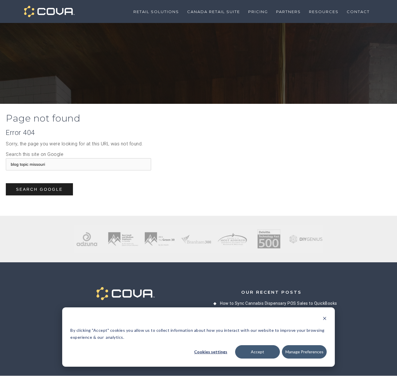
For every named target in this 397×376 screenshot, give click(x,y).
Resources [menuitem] (324, 11)
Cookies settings (210, 351)
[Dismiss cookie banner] (325, 319)
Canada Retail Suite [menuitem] (213, 11)
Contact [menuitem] (358, 11)
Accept (257, 351)
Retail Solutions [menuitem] (156, 11)
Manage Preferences (304, 351)
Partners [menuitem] (288, 11)
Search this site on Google (34, 154)
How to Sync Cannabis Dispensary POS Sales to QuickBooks (278, 303)
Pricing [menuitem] (258, 11)
